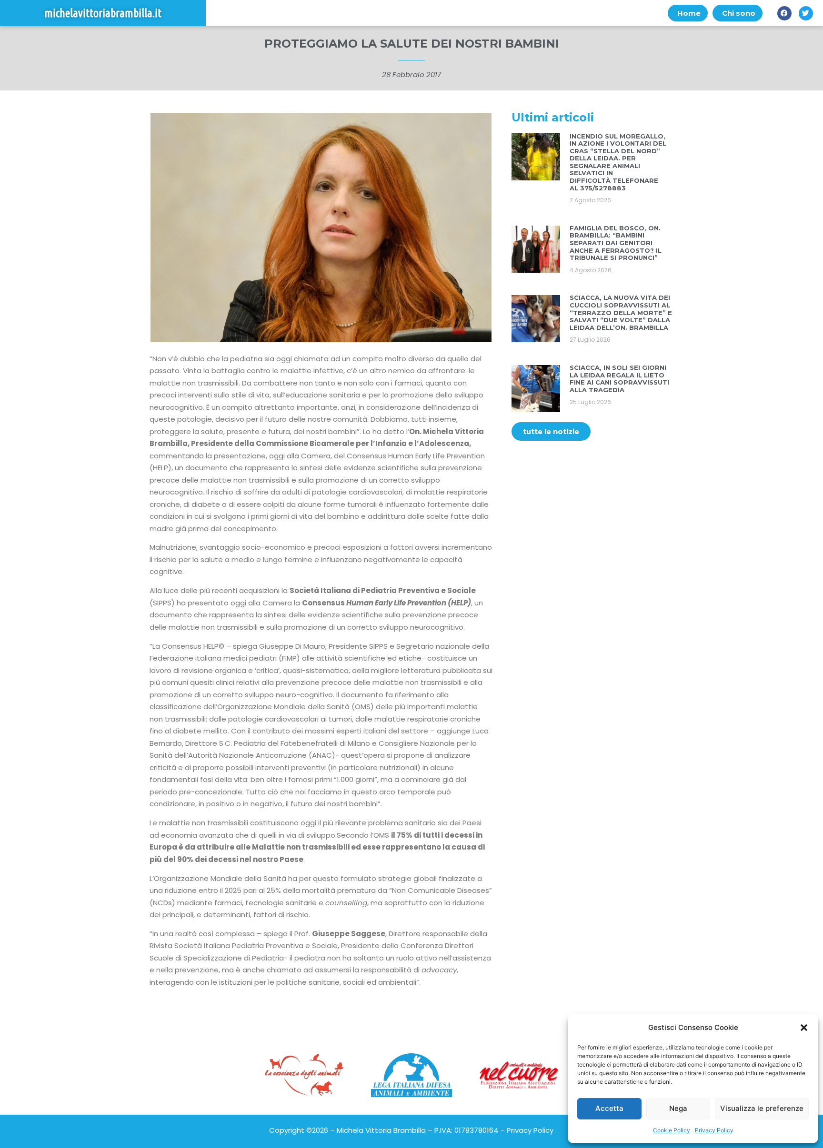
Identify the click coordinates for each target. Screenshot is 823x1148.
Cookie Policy (671, 1130)
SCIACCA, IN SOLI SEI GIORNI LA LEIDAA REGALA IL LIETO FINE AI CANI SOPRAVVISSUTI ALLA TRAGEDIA (619, 379)
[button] (804, 1027)
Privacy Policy (714, 1130)
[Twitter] (806, 13)
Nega (678, 1108)
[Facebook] (784, 13)
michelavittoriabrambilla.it (102, 13)
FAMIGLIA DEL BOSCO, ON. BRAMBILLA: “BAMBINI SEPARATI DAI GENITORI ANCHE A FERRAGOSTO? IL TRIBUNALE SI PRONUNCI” (616, 242)
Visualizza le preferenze (761, 1108)
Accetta (609, 1108)
